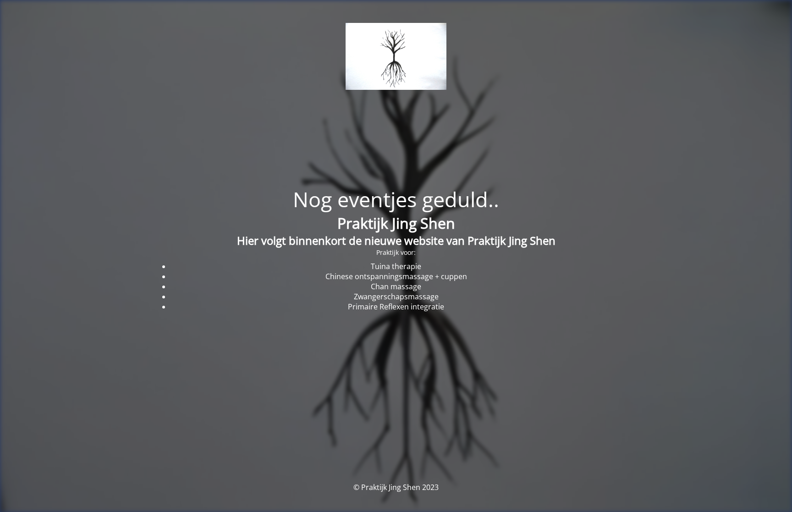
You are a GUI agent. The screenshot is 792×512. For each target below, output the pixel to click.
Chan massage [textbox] (396, 286)
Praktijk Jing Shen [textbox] (396, 223)
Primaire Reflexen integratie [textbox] (396, 307)
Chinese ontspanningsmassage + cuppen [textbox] (396, 276)
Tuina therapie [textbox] (396, 266)
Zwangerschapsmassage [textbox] (396, 297)
